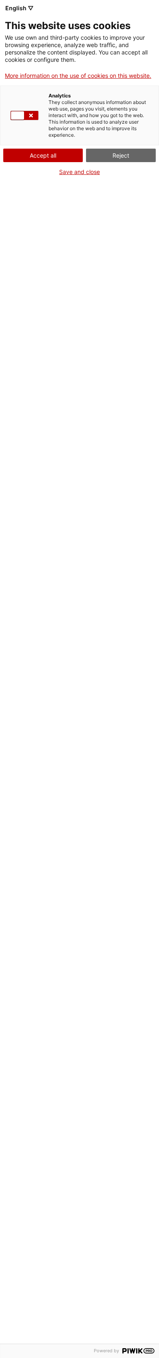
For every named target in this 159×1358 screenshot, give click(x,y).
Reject (121, 155)
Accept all (43, 155)
